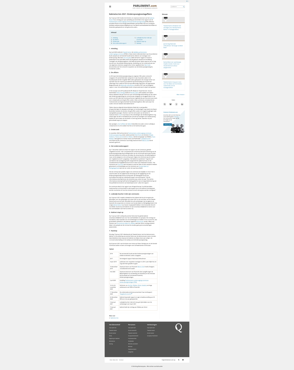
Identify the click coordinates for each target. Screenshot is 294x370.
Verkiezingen (152, 325)
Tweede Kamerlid (132, 333)
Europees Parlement (152, 335)
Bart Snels (148, 65)
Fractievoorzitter (132, 338)
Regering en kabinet (114, 338)
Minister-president (133, 344)
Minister (130, 346)
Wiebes (135, 285)
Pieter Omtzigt (121, 92)
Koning (111, 344)
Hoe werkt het (112, 327)
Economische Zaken (122, 223)
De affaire (116, 39)
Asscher (130, 285)
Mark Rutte (138, 135)
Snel (120, 115)
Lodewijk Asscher (146, 138)
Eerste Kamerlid (132, 330)
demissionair (140, 221)
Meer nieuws (180, 94)
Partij (110, 335)
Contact (121, 360)
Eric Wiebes (129, 137)
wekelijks (176, 116)
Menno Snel (145, 140)
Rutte (139, 285)
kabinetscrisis (114, 318)
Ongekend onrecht (125, 294)
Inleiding (115, 38)
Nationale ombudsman (127, 85)
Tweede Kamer (127, 52)
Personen (131, 325)
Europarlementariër (133, 335)
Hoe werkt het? (132, 327)
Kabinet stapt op (141, 41)
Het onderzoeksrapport (119, 43)
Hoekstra (144, 285)
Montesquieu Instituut (150, 8)
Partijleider (131, 341)
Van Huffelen (121, 124)
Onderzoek (116, 41)
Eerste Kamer (112, 333)
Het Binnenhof (114, 325)
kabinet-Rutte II (117, 205)
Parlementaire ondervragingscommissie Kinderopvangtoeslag (127, 21)
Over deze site (114, 360)
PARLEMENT (145, 5)
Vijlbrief (129, 124)
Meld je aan (168, 124)
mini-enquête (127, 58)
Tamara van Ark (119, 137)
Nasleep (139, 43)
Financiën (120, 164)
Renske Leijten (134, 92)
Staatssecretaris (132, 349)
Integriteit (130, 352)
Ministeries (112, 341)
